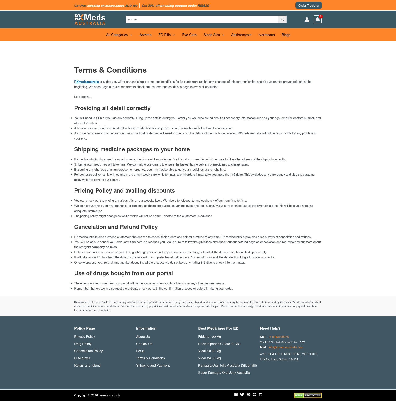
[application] (130, 35)
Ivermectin (266, 34)
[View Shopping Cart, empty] (318, 19)
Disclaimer (82, 358)
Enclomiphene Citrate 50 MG (219, 343)
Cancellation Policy (88, 350)
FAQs (140, 350)
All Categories (117, 34)
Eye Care (189, 34)
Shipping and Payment (153, 365)
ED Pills (164, 34)
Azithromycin (241, 34)
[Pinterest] (254, 394)
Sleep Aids (212, 34)
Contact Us (144, 343)
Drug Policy (82, 343)
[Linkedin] (261, 394)
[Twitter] (242, 394)
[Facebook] (236, 394)
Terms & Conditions (150, 358)
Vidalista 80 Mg (209, 358)
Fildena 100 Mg (209, 336)
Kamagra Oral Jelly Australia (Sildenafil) (227, 365)
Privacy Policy (84, 336)
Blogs (286, 34)
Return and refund (87, 365)
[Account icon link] (306, 19)
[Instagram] (248, 394)
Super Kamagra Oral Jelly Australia (224, 372)
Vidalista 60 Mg (209, 350)
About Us (143, 336)
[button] (308, 5)
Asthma (145, 34)
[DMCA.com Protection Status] (308, 395)
